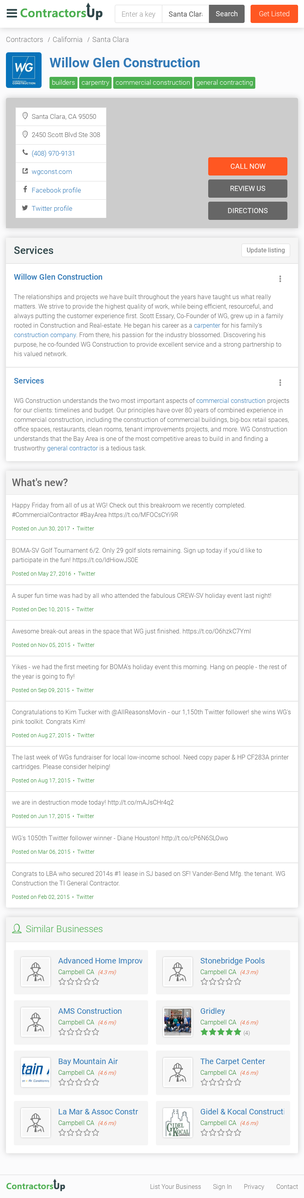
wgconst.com (52, 172)
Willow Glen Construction (124, 63)
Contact (287, 1186)
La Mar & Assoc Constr (98, 1111)
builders (63, 82)
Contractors (24, 39)
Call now (248, 166)
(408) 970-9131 (53, 153)
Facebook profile (56, 190)
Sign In (222, 1186)
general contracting (224, 82)
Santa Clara (110, 39)
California (68, 39)
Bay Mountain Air (88, 1061)
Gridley (212, 1011)
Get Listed (274, 14)
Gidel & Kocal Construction (247, 1111)
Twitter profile (52, 208)
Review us (248, 188)
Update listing (266, 250)
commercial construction (153, 82)
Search (227, 14)
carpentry (95, 82)
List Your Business (175, 1186)
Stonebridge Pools (232, 960)
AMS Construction (90, 1011)
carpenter (207, 325)
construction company (45, 335)
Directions (248, 210)
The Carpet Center (232, 1061)
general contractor (72, 448)
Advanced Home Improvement (112, 960)
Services (29, 380)
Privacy (254, 1186)
